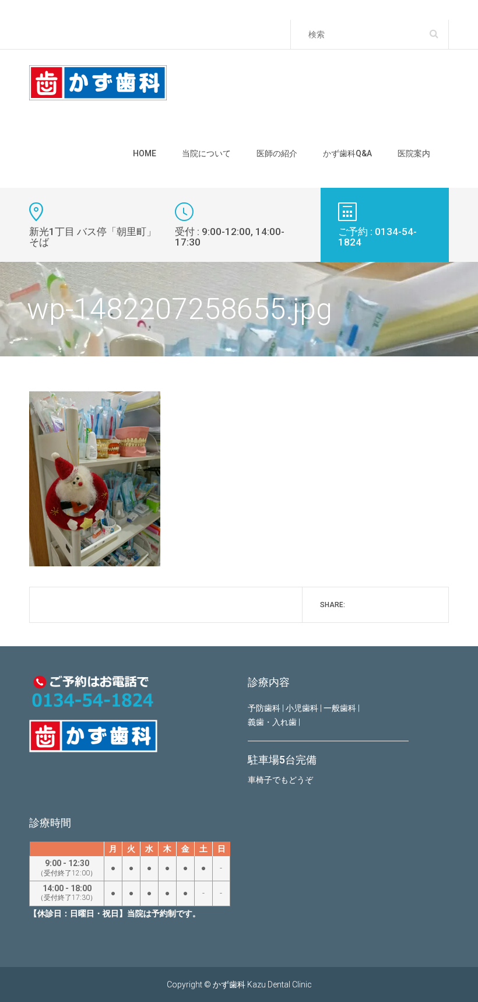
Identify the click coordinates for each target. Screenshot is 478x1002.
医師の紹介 (276, 153)
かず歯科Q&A (347, 153)
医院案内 (414, 153)
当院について (206, 153)
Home (144, 153)
